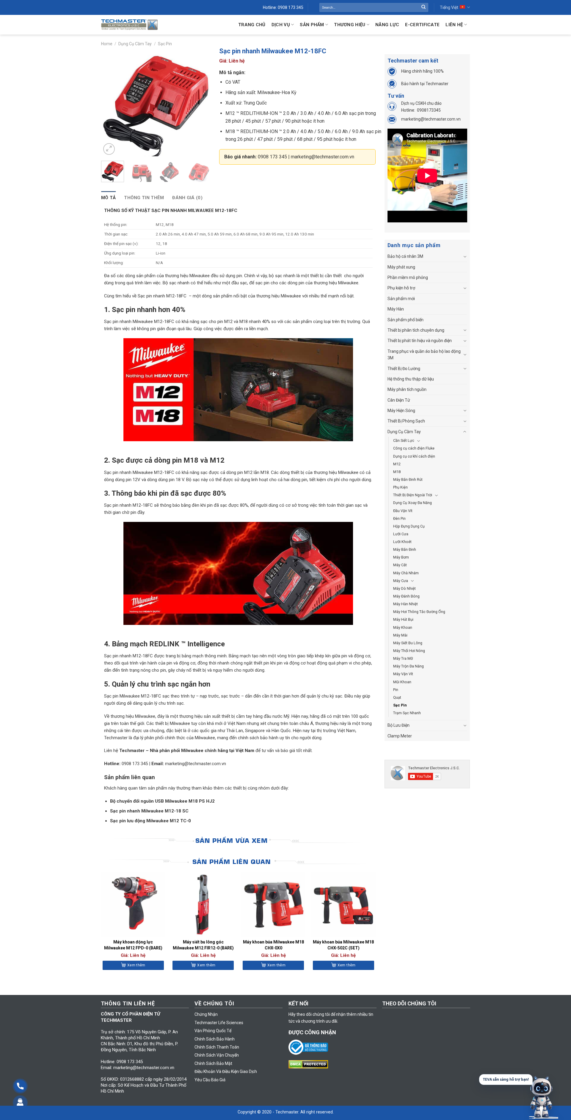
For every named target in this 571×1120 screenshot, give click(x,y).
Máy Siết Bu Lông (407, 643)
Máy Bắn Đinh (404, 549)
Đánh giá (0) (187, 197)
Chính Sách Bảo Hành (214, 1039)
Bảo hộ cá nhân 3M (405, 256)
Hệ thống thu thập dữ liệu (411, 379)
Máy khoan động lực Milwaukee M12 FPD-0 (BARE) (133, 945)
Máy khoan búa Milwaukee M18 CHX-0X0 (273, 945)
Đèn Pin (399, 518)
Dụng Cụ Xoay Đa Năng (412, 502)
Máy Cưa (400, 580)
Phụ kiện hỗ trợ (401, 288)
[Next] (200, 102)
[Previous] (111, 102)
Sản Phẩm (312, 24)
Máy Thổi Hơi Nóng (409, 650)
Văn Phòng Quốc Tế (212, 1030)
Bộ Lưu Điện (399, 725)
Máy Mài (400, 635)
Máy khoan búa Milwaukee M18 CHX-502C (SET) (343, 945)
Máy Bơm (401, 557)
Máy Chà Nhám (406, 573)
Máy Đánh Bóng (406, 596)
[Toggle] (465, 256)
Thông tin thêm (144, 197)
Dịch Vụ (281, 24)
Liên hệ (454, 24)
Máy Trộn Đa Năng (408, 666)
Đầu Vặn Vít (402, 510)
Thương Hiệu (349, 24)
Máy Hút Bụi (403, 619)
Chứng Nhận (206, 1014)
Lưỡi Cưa (400, 534)
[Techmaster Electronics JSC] (129, 24)
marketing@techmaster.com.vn (322, 157)
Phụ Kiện (400, 487)
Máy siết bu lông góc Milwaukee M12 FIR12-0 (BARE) (203, 945)
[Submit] (423, 7)
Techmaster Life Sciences (218, 1022)
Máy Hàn (396, 309)
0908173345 (429, 110)
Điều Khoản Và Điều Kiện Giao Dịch (225, 1071)
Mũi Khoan (402, 682)
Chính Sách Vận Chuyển (216, 1055)
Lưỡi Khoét (402, 541)
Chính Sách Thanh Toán (216, 1047)
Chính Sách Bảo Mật (213, 1063)
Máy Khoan (402, 627)
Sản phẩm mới (401, 298)
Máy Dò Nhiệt (404, 588)
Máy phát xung (401, 267)
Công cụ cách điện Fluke (413, 448)
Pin (395, 689)
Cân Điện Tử (399, 400)
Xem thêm (136, 965)
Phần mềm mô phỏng (408, 277)
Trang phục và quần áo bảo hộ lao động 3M (424, 354)
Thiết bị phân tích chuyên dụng (416, 330)
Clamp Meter (400, 736)
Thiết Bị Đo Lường (404, 368)
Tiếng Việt (449, 7)
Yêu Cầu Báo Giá (209, 1079)
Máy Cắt (400, 565)
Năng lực (387, 24)
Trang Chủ (252, 24)
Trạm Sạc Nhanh (407, 713)
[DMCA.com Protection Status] (309, 1064)
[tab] (108, 197)
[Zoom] (109, 149)
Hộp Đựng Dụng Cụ (409, 526)
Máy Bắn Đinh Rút (408, 479)
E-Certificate (422, 24)
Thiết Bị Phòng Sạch (406, 421)
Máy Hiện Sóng (401, 410)
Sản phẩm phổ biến (405, 319)
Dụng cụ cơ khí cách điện (414, 456)
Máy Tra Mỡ (403, 658)
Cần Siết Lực (403, 440)
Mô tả (108, 197)
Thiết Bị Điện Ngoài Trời (412, 495)
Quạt (397, 697)
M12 (397, 464)
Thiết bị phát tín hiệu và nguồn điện (420, 340)
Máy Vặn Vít (403, 674)
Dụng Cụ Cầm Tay (135, 43)
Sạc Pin (165, 43)
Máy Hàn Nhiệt (405, 604)
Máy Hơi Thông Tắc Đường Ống (419, 611)
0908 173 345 (272, 157)
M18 (397, 471)
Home (106, 43)
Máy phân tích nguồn (407, 389)
